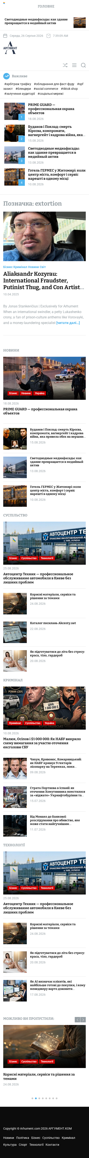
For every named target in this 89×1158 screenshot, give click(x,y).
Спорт (23, 1144)
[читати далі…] (68, 323)
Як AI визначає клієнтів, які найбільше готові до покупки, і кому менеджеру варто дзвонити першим (57, 987)
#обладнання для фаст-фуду (54, 84)
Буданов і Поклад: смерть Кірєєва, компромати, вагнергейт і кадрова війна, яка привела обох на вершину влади (56, 133)
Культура (10, 1144)
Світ (43, 266)
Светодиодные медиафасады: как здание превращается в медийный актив (54, 152)
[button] (77, 1019)
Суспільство (29, 558)
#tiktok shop (69, 88)
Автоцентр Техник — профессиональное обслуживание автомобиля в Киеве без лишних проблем (38, 578)
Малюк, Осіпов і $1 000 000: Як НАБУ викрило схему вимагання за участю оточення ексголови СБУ (42, 743)
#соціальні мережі (50, 93)
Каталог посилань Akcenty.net (53, 623)
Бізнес (8, 266)
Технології (47, 558)
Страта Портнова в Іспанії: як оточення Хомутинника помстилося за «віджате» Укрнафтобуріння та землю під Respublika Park (57, 793)
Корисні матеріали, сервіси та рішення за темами (53, 596)
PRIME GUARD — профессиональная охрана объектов (51, 109)
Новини (33, 266)
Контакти (52, 1144)
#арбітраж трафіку (18, 84)
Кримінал (20, 266)
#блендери (24, 88)
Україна (39, 393)
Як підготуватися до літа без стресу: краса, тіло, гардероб (57, 653)
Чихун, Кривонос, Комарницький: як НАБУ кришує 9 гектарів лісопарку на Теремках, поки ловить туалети (55, 765)
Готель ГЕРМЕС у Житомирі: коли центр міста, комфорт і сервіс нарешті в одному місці (57, 174)
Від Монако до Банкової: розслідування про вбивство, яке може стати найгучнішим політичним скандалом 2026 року (56, 822)
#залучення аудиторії (19, 93)
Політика (22, 1137)
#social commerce (46, 88)
